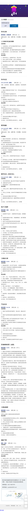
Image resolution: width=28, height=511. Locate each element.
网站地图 (13, 505)
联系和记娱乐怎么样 (5, 24)
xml (17, 505)
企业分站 (8, 505)
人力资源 (14, 25)
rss (20, 505)
